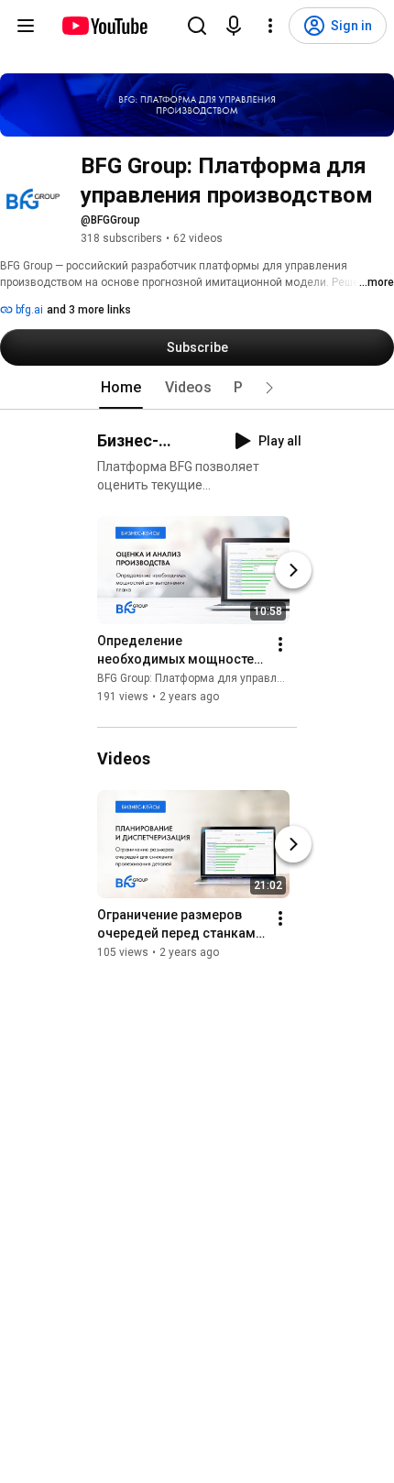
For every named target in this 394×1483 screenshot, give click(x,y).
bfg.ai (28, 309)
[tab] (121, 388)
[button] (269, 388)
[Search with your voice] (233, 25)
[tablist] (197, 388)
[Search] (197, 26)
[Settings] (270, 26)
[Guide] (26, 26)
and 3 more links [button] (89, 309)
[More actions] (280, 644)
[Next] (293, 570)
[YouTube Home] (104, 25)
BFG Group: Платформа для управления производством (242, 678)
